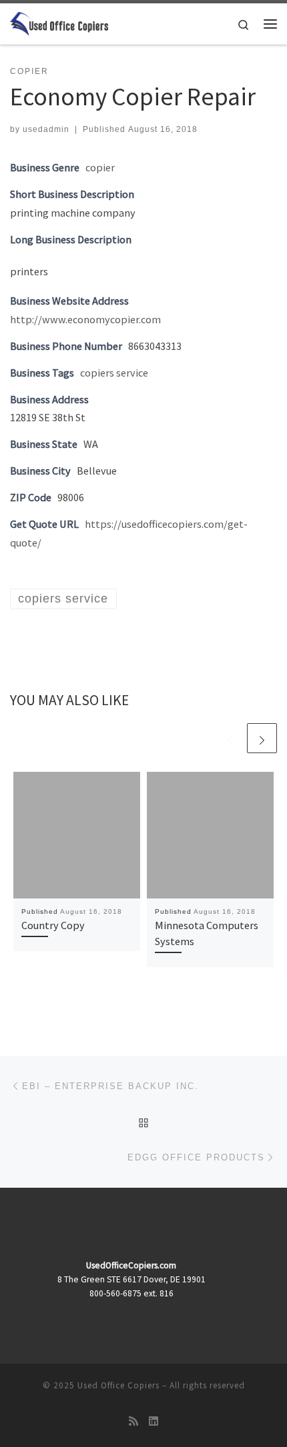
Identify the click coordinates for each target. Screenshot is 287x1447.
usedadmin (46, 129)
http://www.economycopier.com (85, 319)
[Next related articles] (262, 738)
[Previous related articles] (230, 738)
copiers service (114, 372)
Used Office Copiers (118, 1385)
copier (100, 167)
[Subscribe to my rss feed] (133, 1421)
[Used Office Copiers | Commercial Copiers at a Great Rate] (59, 22)
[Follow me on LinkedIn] (153, 1421)
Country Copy (53, 925)
